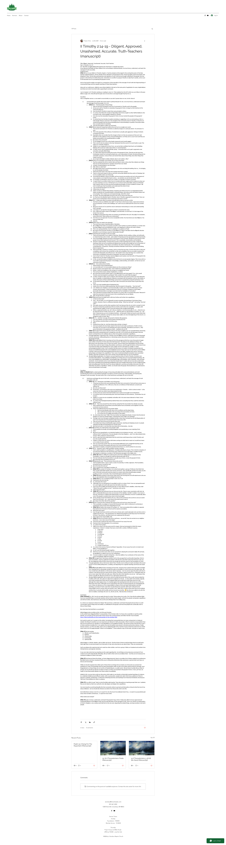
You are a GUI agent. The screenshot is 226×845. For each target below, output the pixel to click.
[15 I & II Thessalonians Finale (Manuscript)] (113, 748)
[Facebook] (205, 15)
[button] (152, 28)
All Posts (74, 28)
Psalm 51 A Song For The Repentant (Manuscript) (83, 745)
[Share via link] (94, 722)
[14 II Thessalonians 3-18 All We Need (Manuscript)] (141, 748)
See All (152, 737)
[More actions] (145, 41)
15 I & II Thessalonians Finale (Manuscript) (113, 759)
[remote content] (113, 389)
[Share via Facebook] (81, 722)
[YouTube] (208, 15)
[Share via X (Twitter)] (85, 722)
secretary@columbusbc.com (113, 802)
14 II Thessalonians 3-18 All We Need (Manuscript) (141, 759)
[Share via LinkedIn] (90, 722)
